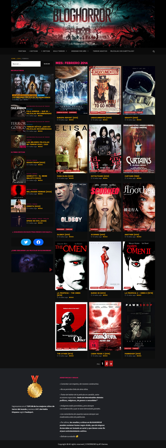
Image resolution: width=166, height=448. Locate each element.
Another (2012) (132, 234)
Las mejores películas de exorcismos (31, 97)
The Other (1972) (65, 353)
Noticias (41, 95)
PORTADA (22, 51)
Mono (71, 120)
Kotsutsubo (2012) (100, 176)
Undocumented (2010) (101, 117)
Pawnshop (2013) (133, 353)
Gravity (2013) (131, 117)
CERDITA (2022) (33, 206)
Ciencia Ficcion (62, 112)
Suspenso (72, 112)
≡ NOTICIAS (33, 51)
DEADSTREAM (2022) (35, 162)
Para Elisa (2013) (65, 176)
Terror (102, 112)
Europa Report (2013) (67, 117)
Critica (28, 160)
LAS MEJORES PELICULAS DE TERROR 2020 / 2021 (37, 143)
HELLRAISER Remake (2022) (39, 191)
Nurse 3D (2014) (98, 293)
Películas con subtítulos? (122, 51)
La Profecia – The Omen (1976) (68, 294)
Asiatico (94, 171)
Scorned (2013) (98, 234)
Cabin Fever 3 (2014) (100, 353)
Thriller (76, 171)
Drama (59, 348)
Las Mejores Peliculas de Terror (24, 95)
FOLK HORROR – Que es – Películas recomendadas (39, 112)
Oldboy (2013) (63, 234)
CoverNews (90, 444)
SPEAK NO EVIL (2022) (36, 221)
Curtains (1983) (132, 176)
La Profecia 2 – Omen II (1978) (139, 293)
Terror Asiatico (100, 51)
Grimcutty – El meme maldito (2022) (36, 177)
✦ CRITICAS (45, 51)
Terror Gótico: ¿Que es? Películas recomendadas (39, 127)
